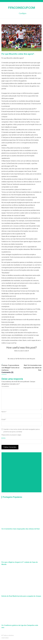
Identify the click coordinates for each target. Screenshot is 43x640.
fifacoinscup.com (21, 7)
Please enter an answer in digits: (11, 435)
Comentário (5, 386)
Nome (4, 411)
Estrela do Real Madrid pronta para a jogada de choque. (21, 596)
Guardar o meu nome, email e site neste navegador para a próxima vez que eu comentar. (22, 431)
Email (4, 419)
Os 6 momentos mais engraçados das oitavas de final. (21, 529)
